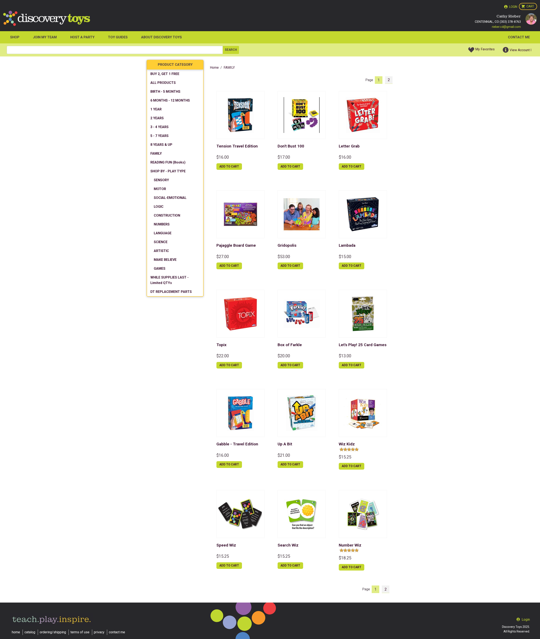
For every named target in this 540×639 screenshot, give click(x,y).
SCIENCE (160, 242)
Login (513, 6)
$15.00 (345, 256)
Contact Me (519, 37)
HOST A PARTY (82, 37)
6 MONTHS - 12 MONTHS (170, 100)
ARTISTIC (161, 251)
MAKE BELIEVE (165, 260)
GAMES (159, 269)
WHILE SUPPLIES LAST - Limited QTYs (169, 280)
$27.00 (222, 256)
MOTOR (160, 189)
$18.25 (345, 557)
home (16, 632)
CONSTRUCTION (167, 215)
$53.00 (284, 256)
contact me (117, 632)
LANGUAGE (162, 233)
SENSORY (161, 180)
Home (214, 68)
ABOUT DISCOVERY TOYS (161, 37)
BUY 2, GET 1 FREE (164, 74)
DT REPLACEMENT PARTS (171, 292)
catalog (29, 632)
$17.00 (284, 157)
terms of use (79, 632)
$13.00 (345, 355)
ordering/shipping (53, 632)
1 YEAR (156, 109)
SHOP (14, 37)
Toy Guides (118, 37)
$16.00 (222, 157)
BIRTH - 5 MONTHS (165, 92)
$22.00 (222, 355)
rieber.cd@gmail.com (506, 27)
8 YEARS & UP (161, 145)
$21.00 (284, 455)
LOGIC (158, 207)
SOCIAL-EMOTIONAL (170, 198)
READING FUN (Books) (167, 162)
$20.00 (284, 355)
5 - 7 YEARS (159, 136)
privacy (99, 632)
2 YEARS (157, 118)
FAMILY (156, 153)
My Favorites (485, 49)
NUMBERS (162, 224)
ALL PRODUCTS (163, 83)
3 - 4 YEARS (159, 127)
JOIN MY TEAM (45, 37)
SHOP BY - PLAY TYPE (168, 171)
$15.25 (345, 456)
